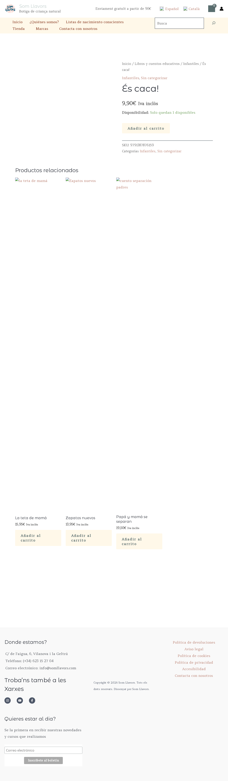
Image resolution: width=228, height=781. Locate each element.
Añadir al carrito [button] (31, 537)
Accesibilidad (194, 669)
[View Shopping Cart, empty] (211, 8)
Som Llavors (33, 6)
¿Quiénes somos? (44, 22)
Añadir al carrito (146, 128)
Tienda (18, 28)
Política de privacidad (194, 662)
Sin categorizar (154, 78)
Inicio (17, 22)
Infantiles (191, 64)
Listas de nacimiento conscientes (95, 22)
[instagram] (10, 700)
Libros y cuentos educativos (157, 64)
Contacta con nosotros (78, 28)
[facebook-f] (33, 700)
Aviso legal (194, 649)
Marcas (42, 28)
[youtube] (22, 700)
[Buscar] (213, 23)
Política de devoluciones (194, 642)
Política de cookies (194, 655)
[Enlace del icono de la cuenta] (222, 9)
